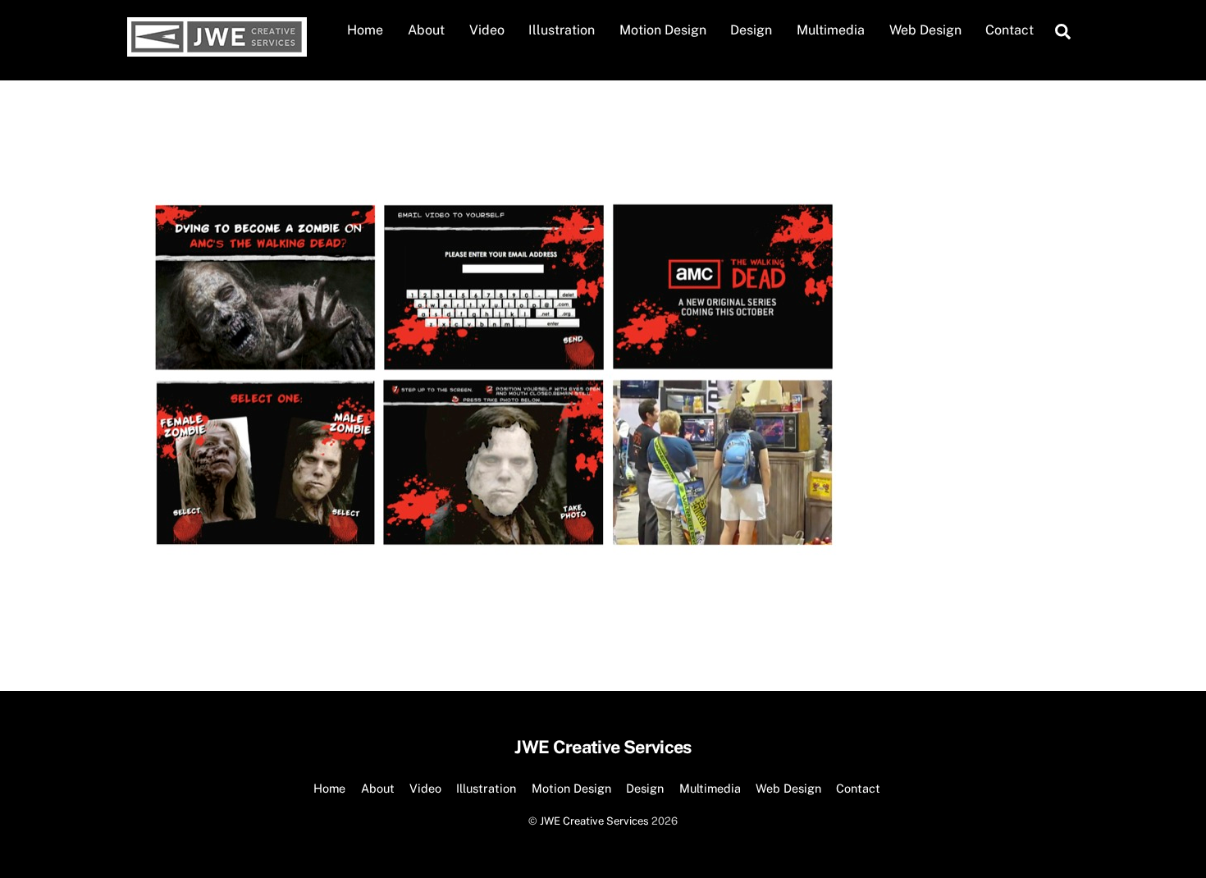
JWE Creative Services (594, 821)
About (426, 30)
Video (487, 30)
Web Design (925, 30)
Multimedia (831, 30)
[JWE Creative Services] (217, 48)
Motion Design (662, 30)
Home (365, 30)
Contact (1009, 30)
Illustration (561, 30)
